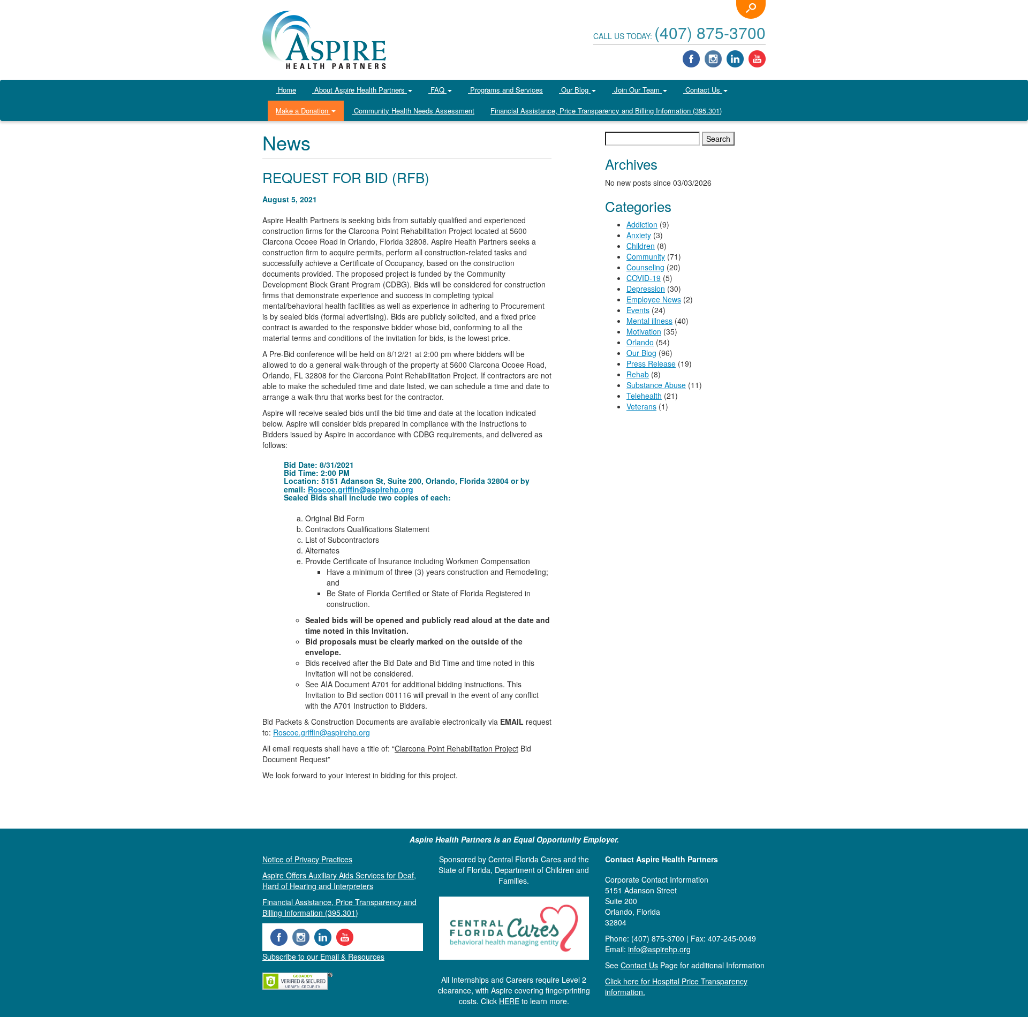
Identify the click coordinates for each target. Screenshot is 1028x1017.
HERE (509, 1001)
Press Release (651, 363)
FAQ (437, 90)
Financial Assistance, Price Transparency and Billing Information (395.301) (606, 110)
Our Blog (575, 90)
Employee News (653, 299)
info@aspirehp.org (659, 949)
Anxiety (638, 235)
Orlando (640, 342)
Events (637, 310)
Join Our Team (637, 90)
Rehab (637, 374)
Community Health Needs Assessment (413, 110)
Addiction (641, 224)
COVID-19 (643, 277)
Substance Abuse (656, 385)
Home (286, 90)
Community (645, 256)
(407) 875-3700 (710, 32)
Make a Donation (303, 110)
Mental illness (649, 320)
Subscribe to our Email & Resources (323, 956)
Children (640, 245)
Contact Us (702, 90)
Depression (645, 288)
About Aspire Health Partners (359, 90)
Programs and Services (505, 90)
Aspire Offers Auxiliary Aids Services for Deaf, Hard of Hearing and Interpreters (339, 880)
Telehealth (644, 395)
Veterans (641, 406)
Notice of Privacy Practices (307, 859)
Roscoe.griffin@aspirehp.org (360, 489)
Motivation (643, 331)
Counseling (645, 267)
